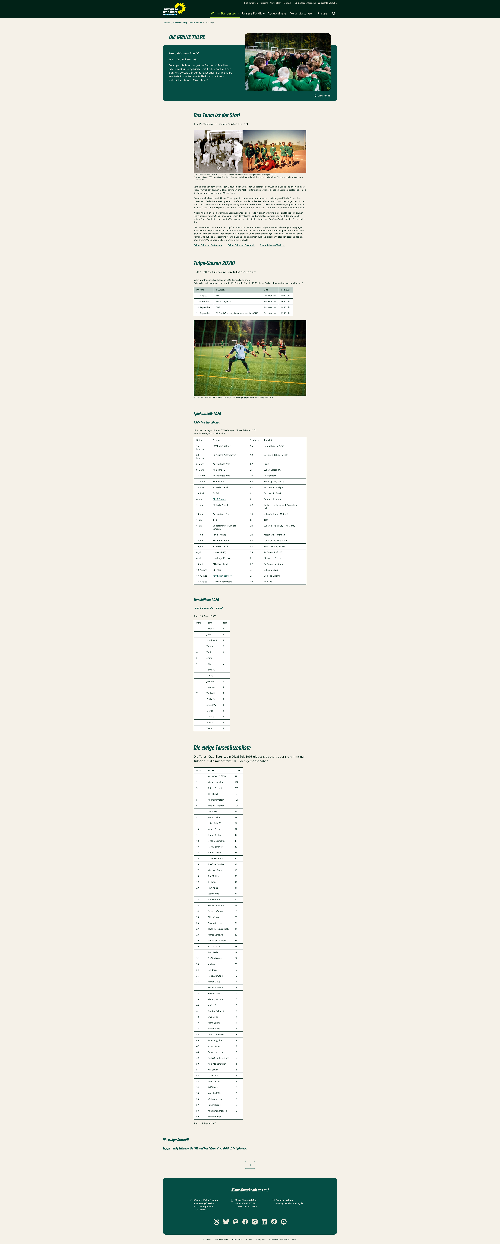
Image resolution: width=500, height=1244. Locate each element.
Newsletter (275, 2)
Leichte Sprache (329, 2)
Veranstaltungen (302, 13)
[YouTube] (283, 1221)
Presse (322, 13)
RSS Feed (207, 1239)
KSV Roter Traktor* (222, 575)
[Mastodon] (235, 1221)
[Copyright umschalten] (328, 88)
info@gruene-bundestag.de (289, 1203)
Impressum (237, 1239)
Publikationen (251, 2)
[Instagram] (255, 1221)
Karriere (264, 2)
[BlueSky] (226, 1221)
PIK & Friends (219, 499)
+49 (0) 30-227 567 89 (245, 1203)
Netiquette (260, 1239)
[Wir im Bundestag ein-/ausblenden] (238, 14)
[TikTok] (274, 1221)
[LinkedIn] (264, 1221)
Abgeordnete (277, 13)
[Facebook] (245, 1221)
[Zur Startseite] (174, 8)
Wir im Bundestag (223, 13)
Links (294, 1239)
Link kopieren (324, 96)
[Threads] (216, 1221)
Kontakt (287, 2)
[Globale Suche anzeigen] (334, 13)
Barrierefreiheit (222, 1239)
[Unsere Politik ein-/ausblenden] (263, 14)
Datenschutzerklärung (279, 1239)
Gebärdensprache (307, 2)
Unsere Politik (252, 13)
